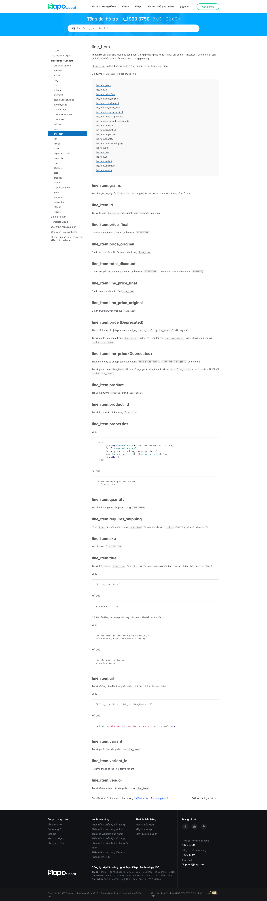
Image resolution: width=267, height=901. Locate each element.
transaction (59, 202)
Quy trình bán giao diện (63, 226)
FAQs (138, 6)
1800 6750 (188, 844)
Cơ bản (55, 50)
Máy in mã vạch (145, 829)
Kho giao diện (56, 843)
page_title (59, 158)
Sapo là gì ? (54, 829)
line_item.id (101, 89)
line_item (58, 133)
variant (57, 207)
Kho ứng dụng (56, 838)
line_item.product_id (106, 130)
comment (58, 95)
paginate (58, 168)
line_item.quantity (104, 139)
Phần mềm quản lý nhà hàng (108, 838)
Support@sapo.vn (193, 864)
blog (56, 80)
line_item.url (101, 156)
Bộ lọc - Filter (58, 216)
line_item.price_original (107, 98)
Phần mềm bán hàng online (107, 829)
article (57, 75)
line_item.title (102, 152)
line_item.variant (104, 161)
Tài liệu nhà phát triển (161, 6)
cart (56, 85)
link (55, 138)
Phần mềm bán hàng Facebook (110, 852)
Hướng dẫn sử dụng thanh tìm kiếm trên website (67, 239)
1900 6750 (138, 19)
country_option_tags (64, 99)
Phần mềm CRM (101, 856)
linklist (57, 143)
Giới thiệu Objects (62, 65)
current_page (60, 104)
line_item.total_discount (107, 103)
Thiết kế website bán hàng (107, 833)
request (57, 211)
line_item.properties (105, 134)
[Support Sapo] (62, 6)
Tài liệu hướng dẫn (103, 6)
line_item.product (104, 125)
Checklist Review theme (64, 231)
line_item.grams (103, 85)
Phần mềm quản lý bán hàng (108, 824)
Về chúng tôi (55, 824)
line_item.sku (102, 147)
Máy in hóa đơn (145, 824)
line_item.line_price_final (108, 107)
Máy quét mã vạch (146, 833)
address (58, 70)
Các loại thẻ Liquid (61, 55)
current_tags (60, 109)
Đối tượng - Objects (62, 60)
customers (59, 119)
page (56, 163)
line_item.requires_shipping (109, 143)
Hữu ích (143, 798)
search (57, 182)
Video (125, 6)
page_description (62, 153)
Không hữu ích (162, 798)
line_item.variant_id (105, 165)
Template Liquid (59, 221)
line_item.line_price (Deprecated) (112, 121)
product (58, 177)
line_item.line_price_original (109, 112)
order (56, 148)
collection (58, 90)
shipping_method (62, 187)
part (56, 172)
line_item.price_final (105, 94)
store (56, 192)
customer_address (63, 114)
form (56, 129)
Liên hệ (52, 833)
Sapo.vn (184, 6)
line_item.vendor (104, 170)
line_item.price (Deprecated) (110, 116)
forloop (57, 124)
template (58, 197)
